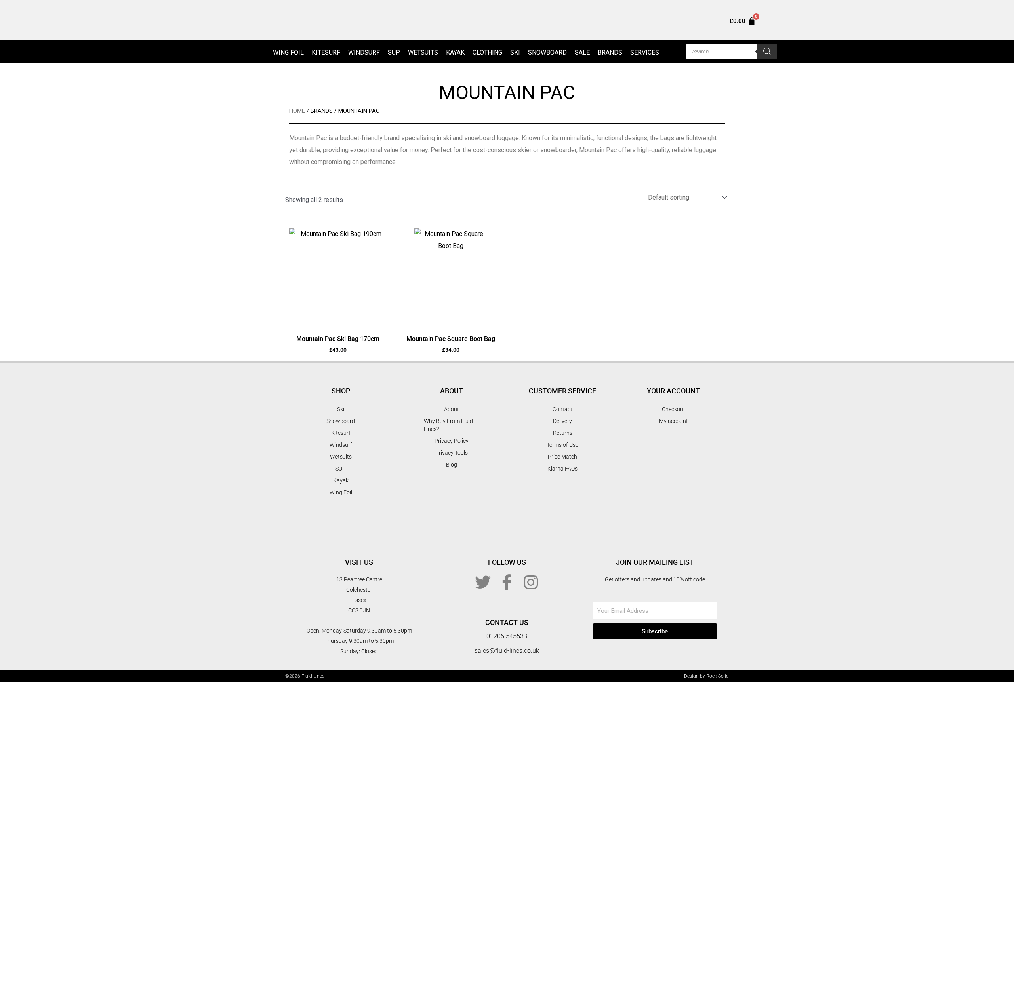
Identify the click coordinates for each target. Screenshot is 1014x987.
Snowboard (547, 52)
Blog (451, 464)
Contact (562, 409)
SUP (394, 52)
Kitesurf (326, 52)
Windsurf (364, 52)
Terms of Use (562, 445)
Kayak (455, 52)
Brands (610, 52)
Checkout (673, 409)
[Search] (767, 51)
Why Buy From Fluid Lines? (448, 425)
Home (297, 110)
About (451, 409)
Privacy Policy (452, 441)
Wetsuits (423, 52)
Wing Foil (288, 52)
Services (644, 52)
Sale (582, 52)
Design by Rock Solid (706, 676)
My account (673, 421)
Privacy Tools (451, 453)
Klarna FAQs (562, 468)
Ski (515, 52)
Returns (562, 433)
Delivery (562, 421)
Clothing (487, 52)
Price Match (562, 456)
